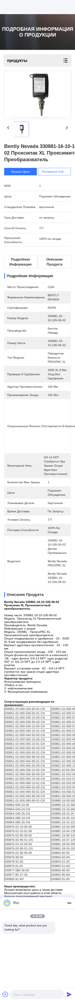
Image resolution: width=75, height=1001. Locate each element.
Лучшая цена (20, 171)
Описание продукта (54, 262)
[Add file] (5, 994)
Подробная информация (20, 262)
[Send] (69, 994)
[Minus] (69, 902)
